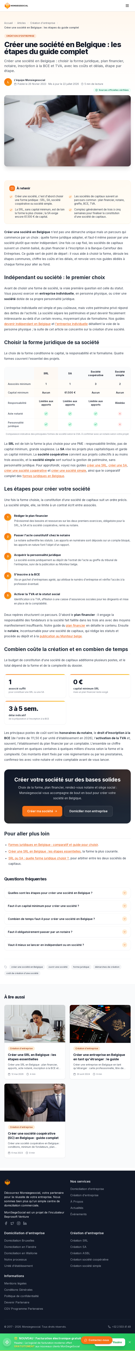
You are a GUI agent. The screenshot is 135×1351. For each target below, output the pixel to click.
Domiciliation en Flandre (20, 1247)
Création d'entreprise (42, 22)
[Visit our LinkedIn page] (25, 1223)
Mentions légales (15, 1283)
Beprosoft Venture (16, 1216)
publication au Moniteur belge (61, 636)
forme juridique (81, 967)
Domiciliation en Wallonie (20, 1253)
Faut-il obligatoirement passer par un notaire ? (40, 932)
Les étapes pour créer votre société (47, 489)
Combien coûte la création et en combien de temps (66, 649)
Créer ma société (40, 811)
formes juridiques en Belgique (43, 476)
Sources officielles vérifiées (114, 90)
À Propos (76, 1201)
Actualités (76, 1208)
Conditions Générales (18, 1289)
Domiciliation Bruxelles (19, 1240)
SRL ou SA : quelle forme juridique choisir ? (38, 858)
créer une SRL (97, 465)
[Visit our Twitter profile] (12, 1223)
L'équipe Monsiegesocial (29, 80)
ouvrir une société (58, 967)
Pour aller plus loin (27, 834)
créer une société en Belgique (27, 967)
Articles (21, 22)
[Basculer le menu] (127, 5)
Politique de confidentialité (21, 1296)
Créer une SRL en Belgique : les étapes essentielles (44, 851)
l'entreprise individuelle (71, 324)
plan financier (75, 625)
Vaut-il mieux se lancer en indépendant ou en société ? (46, 945)
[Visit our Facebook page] (6, 1223)
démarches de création (107, 967)
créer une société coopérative (25, 470)
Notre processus (15, 1259)
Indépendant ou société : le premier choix (54, 277)
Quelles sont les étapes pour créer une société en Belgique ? (50, 893)
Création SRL (79, 1240)
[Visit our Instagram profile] (18, 1223)
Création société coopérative (89, 1259)
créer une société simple (68, 470)
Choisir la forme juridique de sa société (51, 342)
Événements (78, 1214)
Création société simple (85, 1266)
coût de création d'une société (22, 973)
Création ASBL (80, 1253)
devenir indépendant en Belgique (27, 324)
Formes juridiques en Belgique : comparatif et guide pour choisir (53, 845)
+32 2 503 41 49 (121, 1326)
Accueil (8, 22)
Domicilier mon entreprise (88, 811)
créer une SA (117, 465)
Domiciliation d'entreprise (87, 1189)
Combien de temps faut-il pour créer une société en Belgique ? (51, 919)
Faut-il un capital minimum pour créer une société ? (43, 906)
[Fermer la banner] (129, 1342)
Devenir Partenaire (16, 1302)
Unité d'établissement (18, 1266)
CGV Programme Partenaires (23, 1308)
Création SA (78, 1247)
